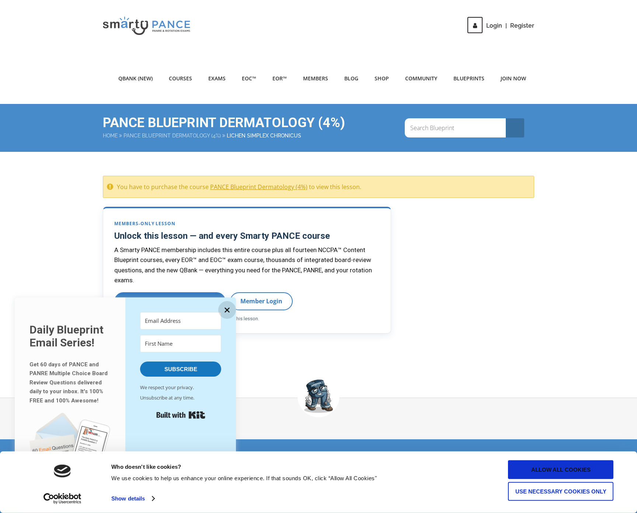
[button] (70, 448)
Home (110, 136)
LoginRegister (510, 25)
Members (315, 78)
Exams (217, 78)
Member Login (261, 301)
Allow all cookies (561, 470)
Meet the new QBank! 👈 (462, 11)
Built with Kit (180, 415)
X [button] (629, 7)
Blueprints (468, 78)
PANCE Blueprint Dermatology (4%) (172, 136)
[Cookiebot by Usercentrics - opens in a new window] (62, 498)
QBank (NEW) (135, 78)
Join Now (513, 78)
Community (421, 78)
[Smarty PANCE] (151, 25)
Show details (128, 498)
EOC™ (249, 78)
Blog (351, 78)
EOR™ (279, 78)
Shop (382, 78)
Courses (180, 78)
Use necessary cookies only (560, 491)
